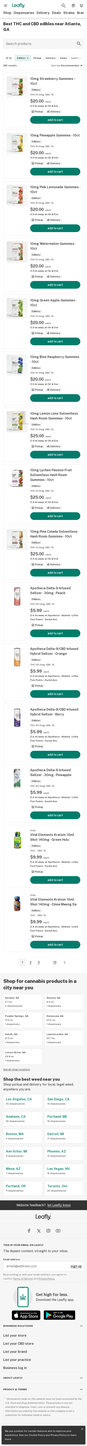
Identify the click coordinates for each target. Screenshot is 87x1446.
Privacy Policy (59, 1435)
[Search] (79, 44)
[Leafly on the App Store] (26, 1315)
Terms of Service (23, 1278)
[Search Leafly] (63, 5)
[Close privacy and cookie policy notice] (82, 1429)
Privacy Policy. (46, 1278)
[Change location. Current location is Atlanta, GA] (73, 5)
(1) (10, 58)
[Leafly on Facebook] (29, 1231)
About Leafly (12, 1377)
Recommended (70, 65)
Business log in (15, 1368)
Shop (7, 13)
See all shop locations (16, 1069)
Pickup (37, 58)
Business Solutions (18, 1326)
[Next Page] (64, 962)
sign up (76, 1266)
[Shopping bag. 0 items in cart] (81, 5)
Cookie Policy (37, 1435)
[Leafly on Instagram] (48, 1230)
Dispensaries (24, 13)
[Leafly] (18, 5)
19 (54, 962)
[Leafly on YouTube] (58, 1230)
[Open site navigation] (5, 5)
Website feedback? (43, 1205)
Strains (69, 13)
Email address (11, 1259)
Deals (56, 13)
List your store (15, 1335)
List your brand (15, 1352)
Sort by (55, 65)
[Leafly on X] (39, 1230)
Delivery (43, 13)
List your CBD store (18, 1344)
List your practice (17, 1360)
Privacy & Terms (15, 1389)
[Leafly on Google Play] (59, 1315)
